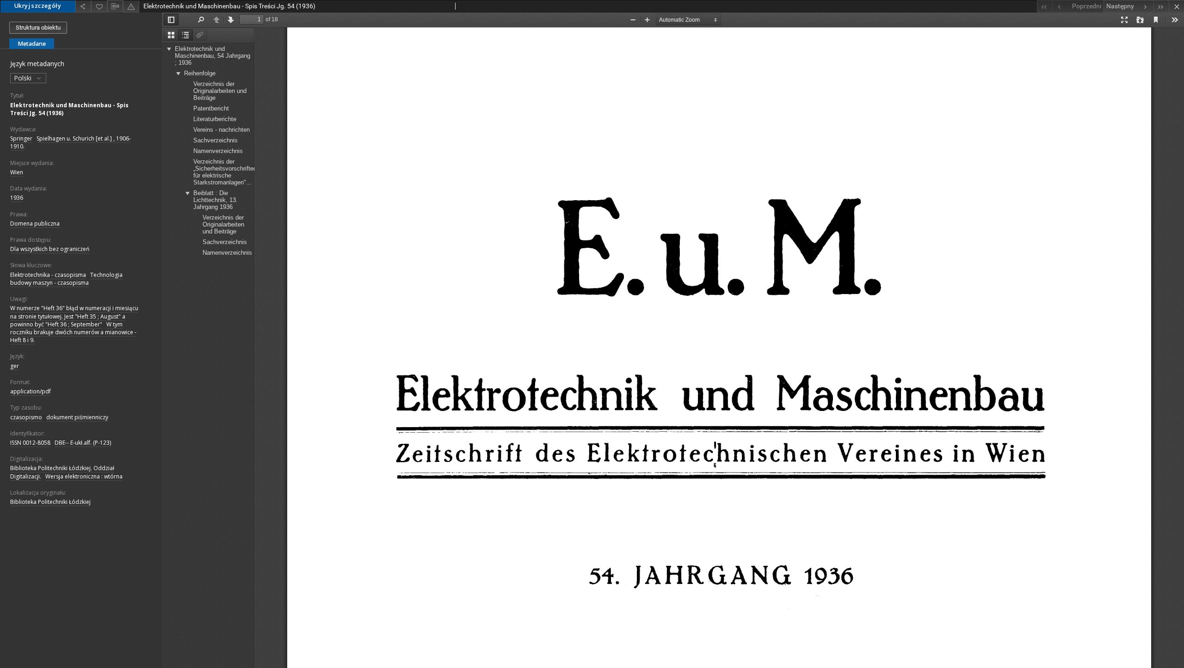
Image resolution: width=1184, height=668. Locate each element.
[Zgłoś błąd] (131, 6)
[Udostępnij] (83, 6)
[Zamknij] (1176, 6)
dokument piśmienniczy (77, 417)
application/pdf (30, 391)
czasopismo (26, 417)
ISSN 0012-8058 (30, 443)
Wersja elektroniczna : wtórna (84, 476)
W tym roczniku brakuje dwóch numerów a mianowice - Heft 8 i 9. (73, 332)
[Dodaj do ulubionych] (99, 6)
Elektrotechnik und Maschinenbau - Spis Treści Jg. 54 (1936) (69, 109)
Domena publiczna (35, 223)
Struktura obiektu (38, 27)
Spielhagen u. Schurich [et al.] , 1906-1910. (70, 142)
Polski (23, 78)
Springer (21, 138)
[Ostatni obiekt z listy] (1161, 6)
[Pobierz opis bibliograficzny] (115, 6)
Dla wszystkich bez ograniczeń (49, 249)
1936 (16, 198)
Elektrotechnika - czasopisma (48, 275)
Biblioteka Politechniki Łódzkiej (50, 502)
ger (14, 366)
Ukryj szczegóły (37, 6)
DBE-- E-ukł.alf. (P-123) (83, 443)
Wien (16, 172)
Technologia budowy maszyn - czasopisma (66, 279)
